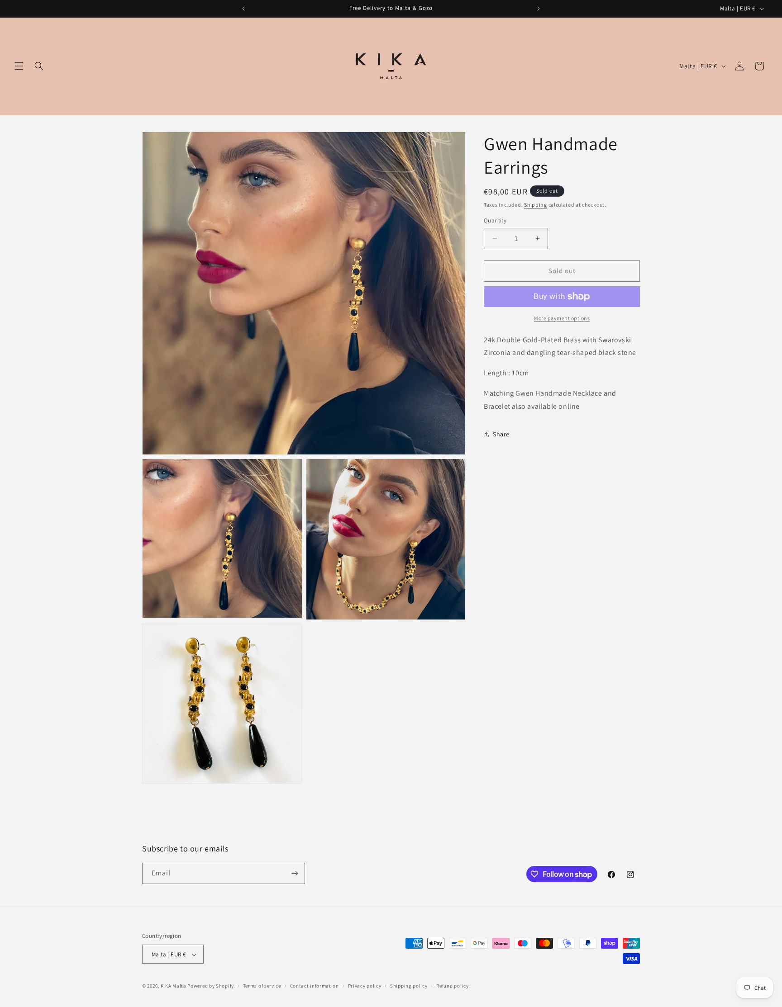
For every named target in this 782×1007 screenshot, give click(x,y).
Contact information (314, 986)
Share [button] (501, 434)
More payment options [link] (562, 318)
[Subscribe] (295, 873)
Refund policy (452, 986)
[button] (19, 66)
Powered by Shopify (210, 986)
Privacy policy (364, 986)
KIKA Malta (173, 986)
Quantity (495, 220)
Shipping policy (409, 986)
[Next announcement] (538, 8)
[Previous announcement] (243, 8)
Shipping (535, 204)
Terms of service (262, 986)
